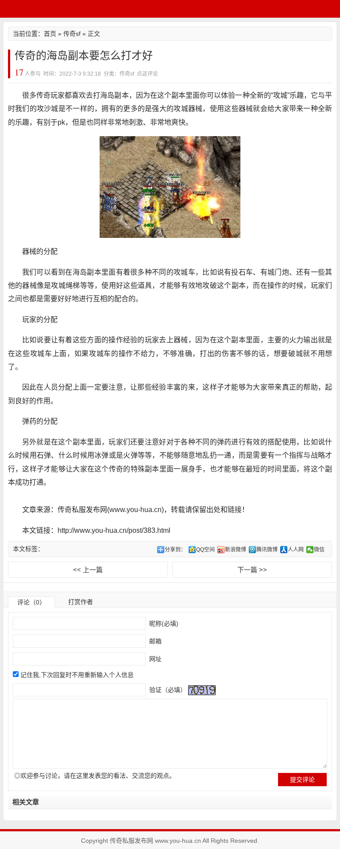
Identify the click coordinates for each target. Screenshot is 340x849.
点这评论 (147, 74)
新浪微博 (235, 550)
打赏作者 (80, 601)
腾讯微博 (267, 550)
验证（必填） (166, 689)
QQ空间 (205, 550)
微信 (319, 550)
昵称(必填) (162, 623)
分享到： (175, 550)
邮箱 (154, 641)
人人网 (296, 550)
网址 (154, 658)
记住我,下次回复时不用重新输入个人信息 (77, 674)
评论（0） (31, 602)
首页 (50, 33)
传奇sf (72, 33)
